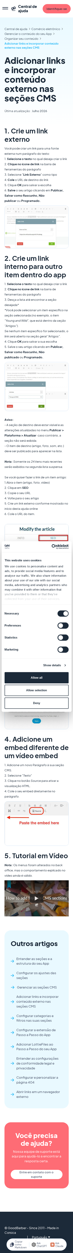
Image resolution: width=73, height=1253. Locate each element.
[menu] (5, 8)
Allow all (36, 677)
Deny (36, 703)
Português (39, 1237)
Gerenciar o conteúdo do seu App (28, 33)
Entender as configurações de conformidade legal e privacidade (37, 1063)
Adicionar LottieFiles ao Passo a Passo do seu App (36, 1046)
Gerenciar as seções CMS (37, 987)
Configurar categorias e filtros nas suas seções (35, 1018)
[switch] (63, 625)
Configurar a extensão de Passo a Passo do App (36, 1032)
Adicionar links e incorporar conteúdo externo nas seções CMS (31, 45)
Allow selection (36, 690)
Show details (52, 665)
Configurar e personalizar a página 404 (37, 1079)
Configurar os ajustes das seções (36, 975)
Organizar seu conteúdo (21, 38)
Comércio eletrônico (45, 29)
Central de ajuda (15, 29)
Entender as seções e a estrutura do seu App (34, 961)
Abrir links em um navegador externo (38, 1094)
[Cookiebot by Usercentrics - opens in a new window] (52, 546)
